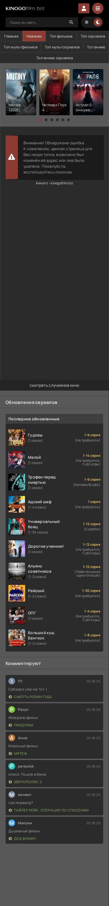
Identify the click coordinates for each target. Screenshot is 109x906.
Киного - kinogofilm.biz (54, 183)
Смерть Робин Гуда (33, 696)
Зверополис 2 (28, 782)
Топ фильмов (61, 36)
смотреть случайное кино (54, 385)
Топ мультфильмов (20, 46)
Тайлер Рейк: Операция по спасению (51, 810)
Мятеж (20, 753)
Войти (83, 8)
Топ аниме (96, 46)
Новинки (34, 36)
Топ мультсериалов (62, 46)
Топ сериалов (93, 36)
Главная (11, 36)
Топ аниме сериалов (54, 57)
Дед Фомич (25, 838)
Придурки (23, 725)
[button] (40, 119)
